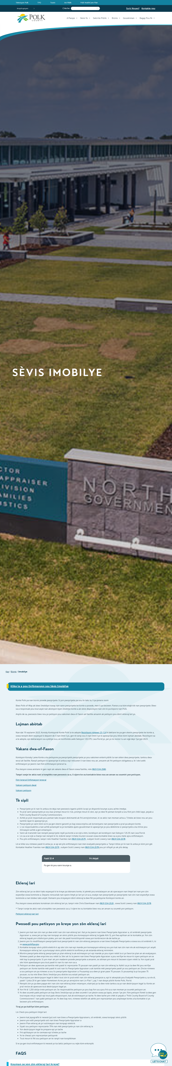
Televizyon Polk (22, 2)
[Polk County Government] (31, 18)
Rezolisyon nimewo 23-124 (93, 732)
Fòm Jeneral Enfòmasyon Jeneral (31, 780)
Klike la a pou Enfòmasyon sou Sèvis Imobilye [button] (39, 686)
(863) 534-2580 (99, 769)
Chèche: (67, 8)
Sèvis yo (84, 18)
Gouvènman (128, 18)
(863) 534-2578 (118, 839)
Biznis (115, 18)
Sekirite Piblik (100, 18)
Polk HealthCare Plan (89, 2)
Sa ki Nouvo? (132, 8)
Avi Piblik (67, 2)
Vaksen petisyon (23, 790)
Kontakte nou (148, 8)
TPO (39, 2)
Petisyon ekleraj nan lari (27, 914)
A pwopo (71, 18)
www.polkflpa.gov (30, 944)
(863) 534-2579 (79, 839)
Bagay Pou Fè (146, 18)
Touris (52, 2)
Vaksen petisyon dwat (26, 785)
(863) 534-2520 (107, 903)
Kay (7, 671)
